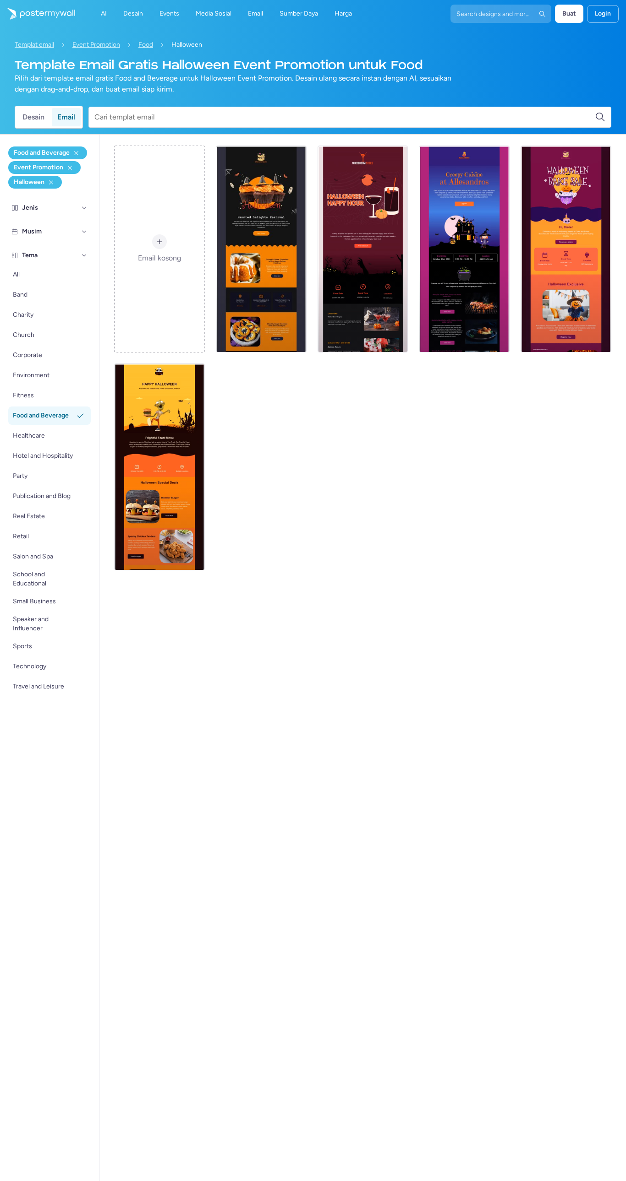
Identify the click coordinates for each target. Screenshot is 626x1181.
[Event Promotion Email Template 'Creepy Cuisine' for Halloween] (464, 249)
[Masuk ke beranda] (37, 14)
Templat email (34, 45)
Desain (33, 117)
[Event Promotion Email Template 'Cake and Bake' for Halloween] (261, 249)
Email (66, 117)
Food (145, 45)
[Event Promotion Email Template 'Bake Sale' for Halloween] (566, 249)
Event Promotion (96, 45)
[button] (84, 207)
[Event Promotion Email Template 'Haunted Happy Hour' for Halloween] (363, 249)
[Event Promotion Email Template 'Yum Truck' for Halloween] (159, 466)
